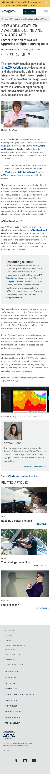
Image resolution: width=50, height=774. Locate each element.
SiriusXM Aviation (12, 67)
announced (6, 155)
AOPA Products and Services (20, 476)
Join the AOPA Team (12, 655)
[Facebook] (7, 760)
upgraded (5, 146)
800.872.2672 (7, 750)
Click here (32, 5)
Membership (9, 640)
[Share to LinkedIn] (23, 54)
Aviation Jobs (11, 706)
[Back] (3, 19)
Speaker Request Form (14, 664)
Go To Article (40, 524)
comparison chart (14, 297)
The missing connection (15, 562)
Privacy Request (12, 723)
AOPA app (5, 175)
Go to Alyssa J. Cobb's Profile (32, 467)
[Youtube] (33, 760)
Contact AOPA (11, 672)
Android (20, 281)
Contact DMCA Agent (14, 717)
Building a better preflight (16, 520)
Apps (36, 476)
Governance (10, 650)
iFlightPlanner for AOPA (27, 172)
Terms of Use (11, 689)
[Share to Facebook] (11, 54)
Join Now (30, 12)
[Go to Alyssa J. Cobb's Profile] (13, 440)
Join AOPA (8, 635)
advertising (10, 683)
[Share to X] (17, 54)
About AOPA (9, 631)
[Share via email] (29, 54)
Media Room (10, 677)
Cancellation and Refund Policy (20, 695)
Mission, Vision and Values (15, 645)
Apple (11, 281)
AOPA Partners (10, 659)
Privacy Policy (12, 700)
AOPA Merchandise (13, 712)
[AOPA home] (9, 12)
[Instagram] (25, 760)
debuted (15, 139)
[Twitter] (16, 760)
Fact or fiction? (10, 604)
